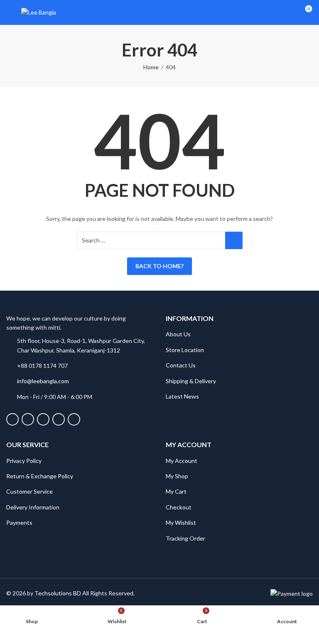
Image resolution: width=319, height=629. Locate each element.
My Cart (176, 491)
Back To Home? (159, 265)
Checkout (178, 507)
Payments (19, 522)
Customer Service (29, 491)
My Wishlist (181, 522)
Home (151, 67)
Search (234, 240)
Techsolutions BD (57, 593)
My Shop (177, 476)
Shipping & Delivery (191, 380)
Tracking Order (185, 538)
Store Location (185, 349)
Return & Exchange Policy (39, 476)
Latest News (182, 396)
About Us (178, 334)
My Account (181, 460)
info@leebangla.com (43, 380)
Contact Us (181, 365)
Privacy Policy (24, 460)
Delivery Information (32, 507)
